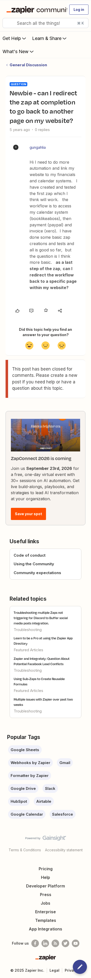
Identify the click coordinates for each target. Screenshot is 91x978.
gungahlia (38, 147)
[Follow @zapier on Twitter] (65, 943)
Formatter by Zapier (30, 775)
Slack (50, 788)
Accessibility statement (64, 850)
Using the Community (34, 563)
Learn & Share (46, 38)
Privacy (71, 970)
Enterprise (45, 911)
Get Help (12, 38)
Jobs (45, 903)
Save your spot (28, 514)
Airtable (43, 801)
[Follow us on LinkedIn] (45, 943)
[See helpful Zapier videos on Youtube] (75, 943)
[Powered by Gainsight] (45, 839)
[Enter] (8, 23)
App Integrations (45, 928)
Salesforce (62, 814)
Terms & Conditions (25, 850)
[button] (78, 10)
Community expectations (37, 572)
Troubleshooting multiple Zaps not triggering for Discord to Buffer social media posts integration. (41, 617)
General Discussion (28, 64)
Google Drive (23, 788)
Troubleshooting (28, 629)
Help (45, 877)
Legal (54, 970)
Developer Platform (45, 885)
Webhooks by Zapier (30, 762)
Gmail (64, 762)
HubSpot (19, 801)
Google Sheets (25, 749)
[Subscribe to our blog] (55, 943)
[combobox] (45, 23)
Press (45, 894)
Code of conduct (30, 555)
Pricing (46, 868)
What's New (16, 51)
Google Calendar (27, 814)
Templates (45, 920)
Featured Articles (28, 649)
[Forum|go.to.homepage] (35, 10)
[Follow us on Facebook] (35, 943)
